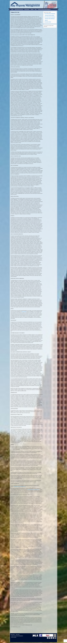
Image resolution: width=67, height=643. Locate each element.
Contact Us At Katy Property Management (44, 9)
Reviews (32, 9)
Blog (35, 9)
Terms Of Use (18, 634)
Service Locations (13, 637)
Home (12, 9)
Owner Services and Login (19, 9)
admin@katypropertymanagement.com (20, 486)
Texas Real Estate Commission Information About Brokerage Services (50, 18)
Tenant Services (26, 9)
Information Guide (48, 21)
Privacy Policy (24, 311)
